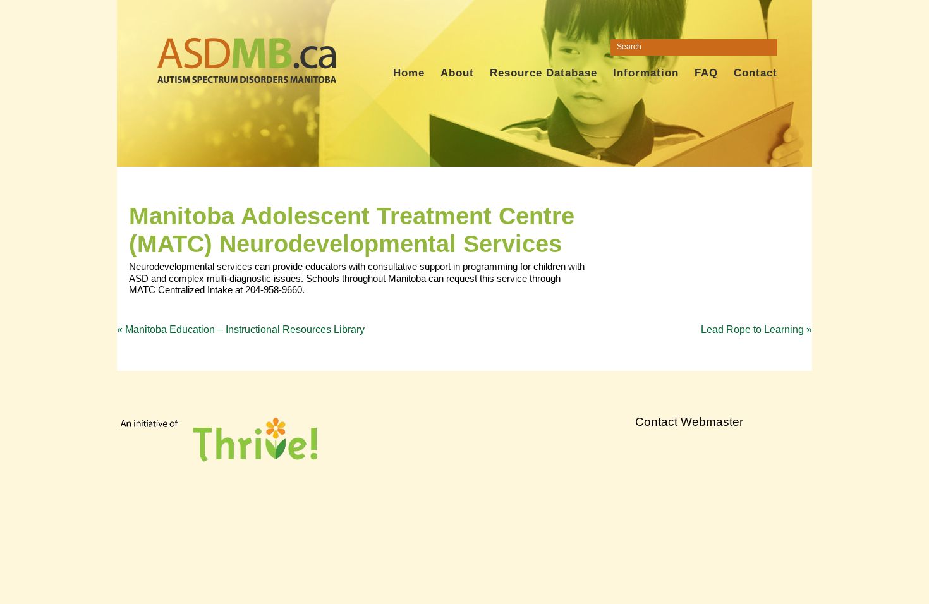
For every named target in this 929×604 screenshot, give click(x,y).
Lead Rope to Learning (756, 329)
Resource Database (543, 73)
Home (409, 73)
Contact (755, 73)
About (457, 73)
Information (646, 73)
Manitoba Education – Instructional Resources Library (241, 329)
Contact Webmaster (689, 421)
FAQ (706, 73)
